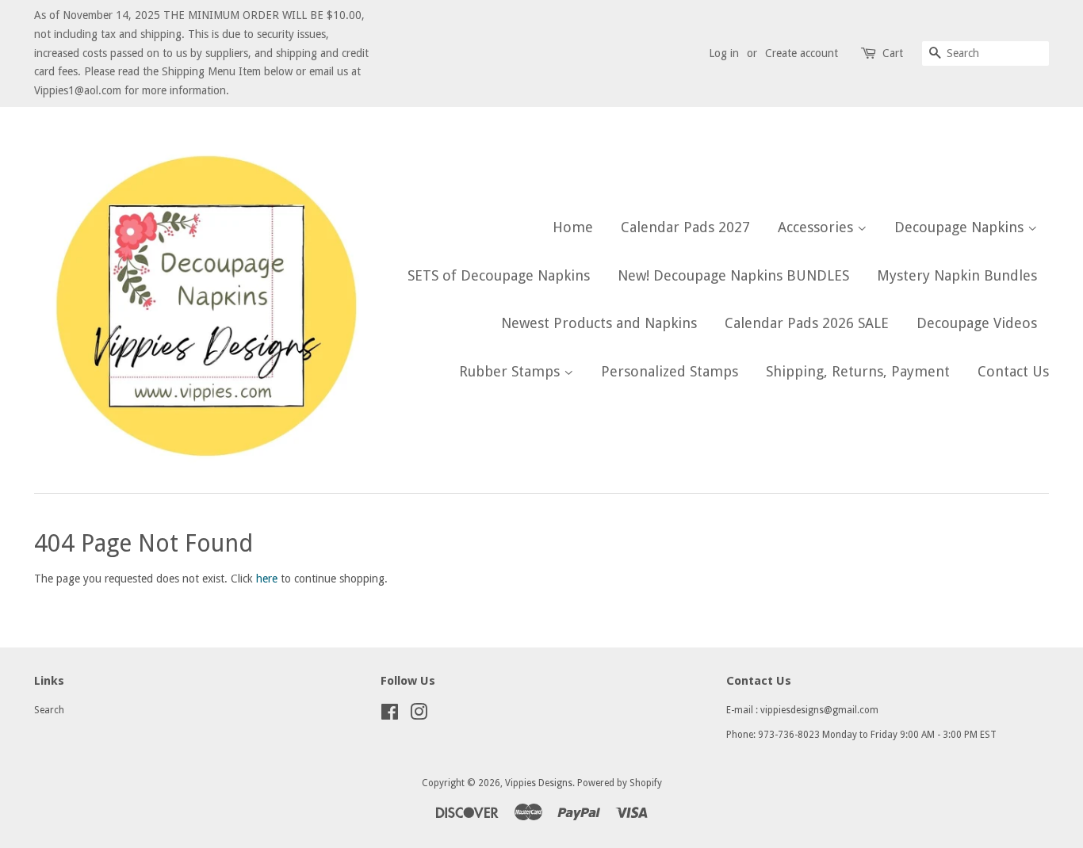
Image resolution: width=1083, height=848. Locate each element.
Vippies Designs (538, 783)
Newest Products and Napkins (599, 323)
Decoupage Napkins (961, 227)
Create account (801, 53)
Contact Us (1013, 371)
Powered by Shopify (619, 783)
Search (49, 710)
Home (573, 227)
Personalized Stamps (669, 371)
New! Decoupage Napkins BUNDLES (733, 275)
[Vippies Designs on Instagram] (418, 715)
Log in (724, 53)
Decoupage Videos (977, 323)
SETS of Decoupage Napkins (499, 275)
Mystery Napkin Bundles (957, 275)
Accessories (817, 227)
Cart (892, 53)
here (266, 578)
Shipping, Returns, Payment (858, 371)
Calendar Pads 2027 (685, 227)
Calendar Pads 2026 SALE (807, 323)
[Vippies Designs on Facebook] (390, 715)
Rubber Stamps (511, 371)
